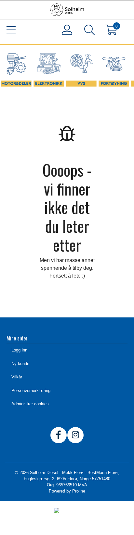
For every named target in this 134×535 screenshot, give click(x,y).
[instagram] (75, 435)
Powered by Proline (67, 491)
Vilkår (16, 376)
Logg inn (19, 350)
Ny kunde (20, 363)
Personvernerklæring (30, 390)
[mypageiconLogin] (67, 30)
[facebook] (58, 435)
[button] (89, 31)
